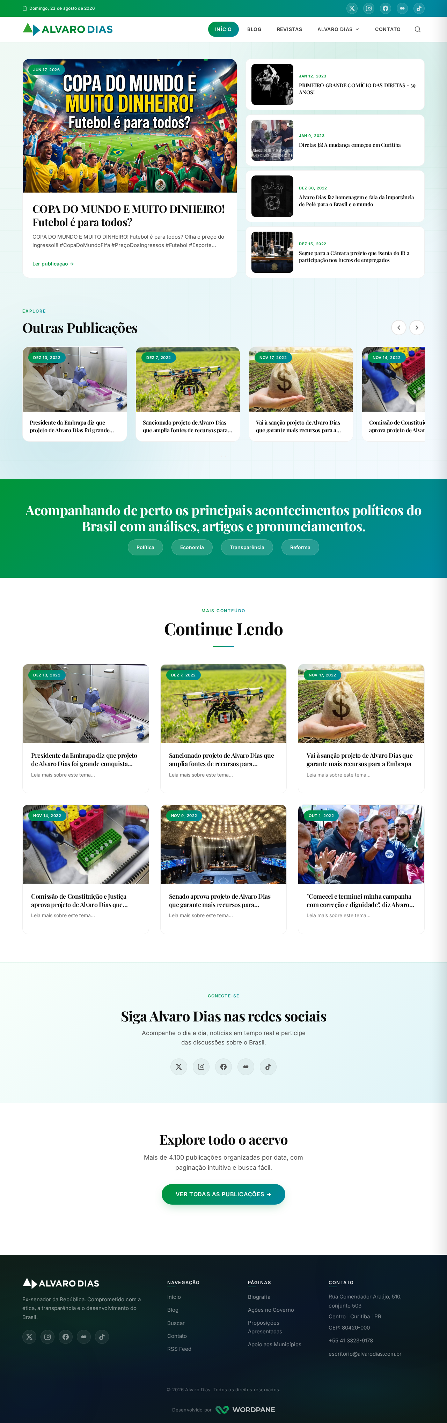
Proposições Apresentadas (265, 1327)
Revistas (289, 29)
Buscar (176, 1323)
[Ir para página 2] (225, 456)
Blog (254, 29)
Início (223, 29)
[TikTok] (419, 8)
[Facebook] (385, 8)
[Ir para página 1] (221, 456)
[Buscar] (418, 29)
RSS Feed (179, 1349)
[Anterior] (398, 327)
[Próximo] (417, 327)
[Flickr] (402, 8)
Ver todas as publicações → (224, 1194)
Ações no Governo (271, 1309)
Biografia (259, 1297)
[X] (352, 8)
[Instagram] (368, 8)
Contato (388, 29)
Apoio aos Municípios (274, 1344)
